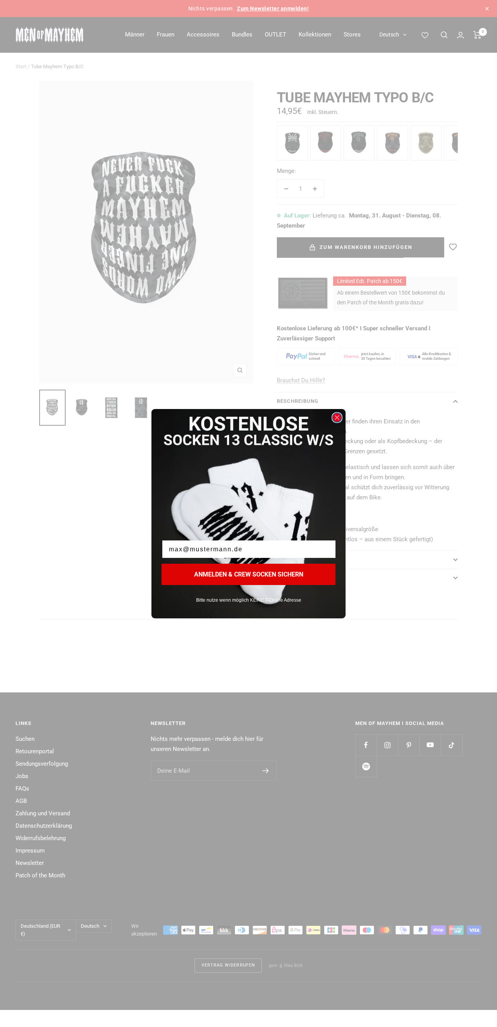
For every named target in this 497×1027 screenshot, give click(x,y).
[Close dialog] (337, 417)
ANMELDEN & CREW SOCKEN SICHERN (248, 574)
